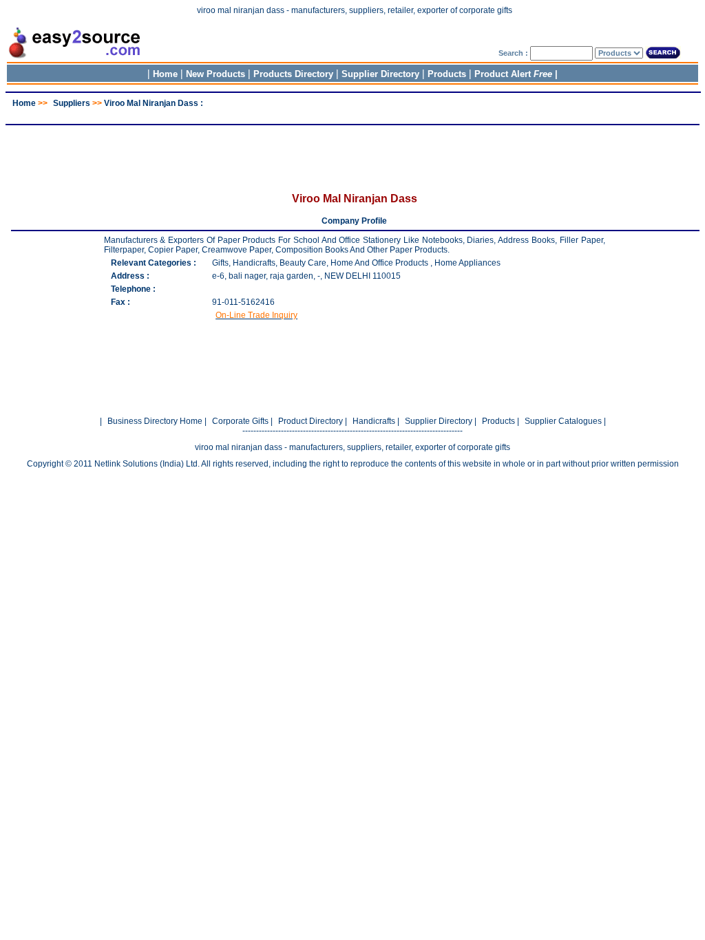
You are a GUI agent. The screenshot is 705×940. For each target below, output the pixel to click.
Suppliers (71, 103)
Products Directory (293, 74)
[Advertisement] (352, 113)
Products (447, 74)
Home (165, 74)
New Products (215, 74)
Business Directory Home (154, 421)
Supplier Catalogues (563, 421)
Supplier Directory (381, 74)
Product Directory (310, 421)
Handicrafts (373, 421)
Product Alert (513, 74)
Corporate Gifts (240, 421)
